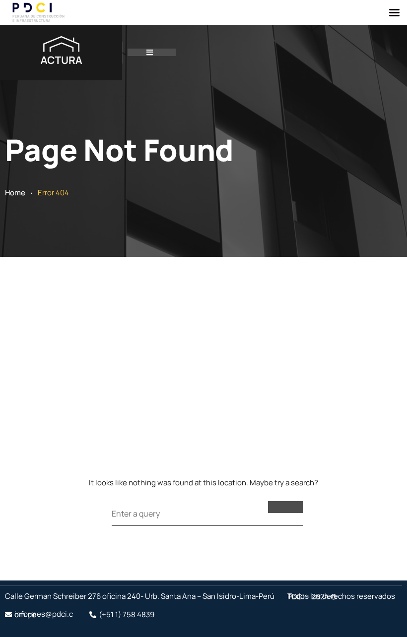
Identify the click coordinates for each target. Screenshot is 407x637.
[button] (152, 52)
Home (15, 192)
